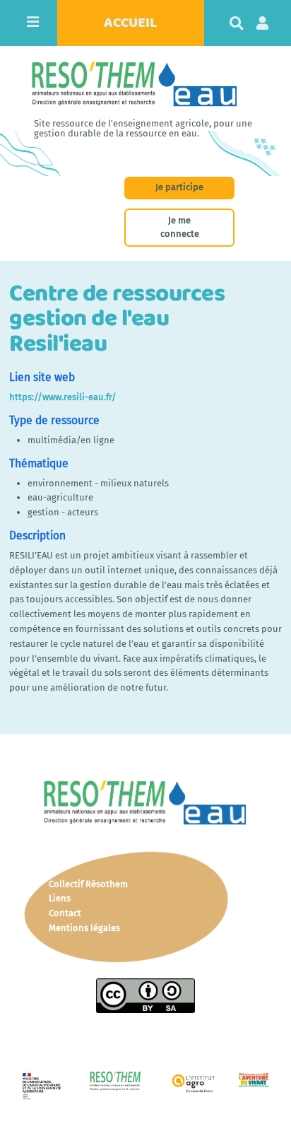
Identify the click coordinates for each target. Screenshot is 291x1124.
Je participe (179, 187)
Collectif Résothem (88, 884)
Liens (60, 898)
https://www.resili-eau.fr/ (63, 397)
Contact (65, 913)
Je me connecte (179, 227)
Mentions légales (84, 928)
